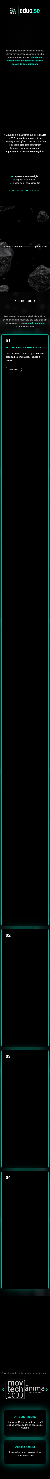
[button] (3, 1389)
